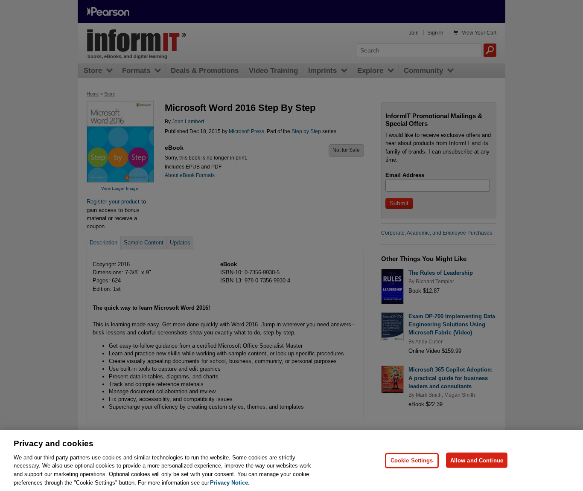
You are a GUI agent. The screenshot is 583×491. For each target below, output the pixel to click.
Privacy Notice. (230, 482)
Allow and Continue (476, 460)
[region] (291, 460)
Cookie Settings (412, 460)
